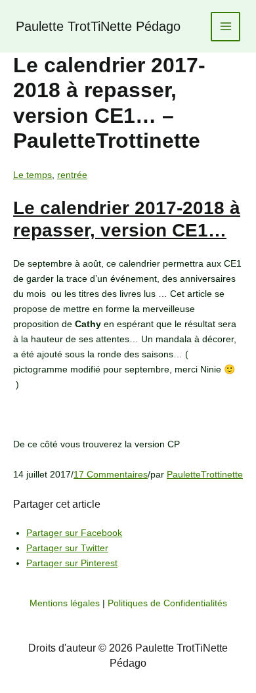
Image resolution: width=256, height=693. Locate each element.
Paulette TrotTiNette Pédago (98, 26)
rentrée (72, 174)
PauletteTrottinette (205, 474)
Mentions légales (65, 603)
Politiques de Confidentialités (167, 603)
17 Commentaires (111, 474)
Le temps (32, 174)
